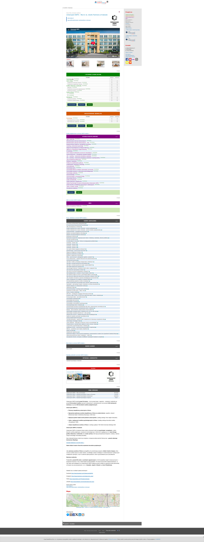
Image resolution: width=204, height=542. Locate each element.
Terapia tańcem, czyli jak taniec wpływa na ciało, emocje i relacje (82, 324)
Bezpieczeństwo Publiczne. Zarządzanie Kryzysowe (81, 144)
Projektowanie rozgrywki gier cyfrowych (77, 84)
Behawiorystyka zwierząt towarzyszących (79, 140)
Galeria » (69, 59)
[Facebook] (73, 515)
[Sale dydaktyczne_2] (116, 64)
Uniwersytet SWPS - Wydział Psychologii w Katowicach (79, 396)
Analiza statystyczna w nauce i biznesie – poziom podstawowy (81, 228)
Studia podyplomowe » (130, 17)
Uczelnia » (128, 23)
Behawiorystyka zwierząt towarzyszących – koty (80, 142)
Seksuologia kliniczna (74, 178)
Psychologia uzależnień (75, 173)
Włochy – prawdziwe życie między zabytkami (77, 328)
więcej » (117, 136)
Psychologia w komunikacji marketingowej (76, 303)
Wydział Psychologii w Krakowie (74, 360)
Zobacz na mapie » (129, 52)
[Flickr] (133, 60)
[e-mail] (70, 515)
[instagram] (136, 60)
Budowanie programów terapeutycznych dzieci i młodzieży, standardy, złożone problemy (87, 237)
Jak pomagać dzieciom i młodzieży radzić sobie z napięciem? (81, 268)
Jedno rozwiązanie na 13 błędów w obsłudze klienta (79, 279)
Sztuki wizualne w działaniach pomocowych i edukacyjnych (83, 184)
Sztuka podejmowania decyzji (73, 317)
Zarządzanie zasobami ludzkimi (76, 100)
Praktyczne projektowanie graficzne (78, 162)
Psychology (73, 79)
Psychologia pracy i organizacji (75, 121)
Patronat (103, 530)
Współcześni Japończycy (72, 332)
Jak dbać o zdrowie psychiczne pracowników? (77, 263)
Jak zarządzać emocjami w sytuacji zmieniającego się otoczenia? (82, 277)
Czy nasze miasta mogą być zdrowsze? (76, 249)
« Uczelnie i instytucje (67, 7)
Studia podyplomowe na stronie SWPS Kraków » (77, 133)
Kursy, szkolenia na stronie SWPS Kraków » (76, 217)
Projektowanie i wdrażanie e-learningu (78, 164)
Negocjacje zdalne (71, 287)
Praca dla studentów (111, 530)
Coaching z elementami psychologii (77, 146)
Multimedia (72, 87)
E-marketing (72, 151)
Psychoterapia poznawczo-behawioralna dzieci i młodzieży (80, 308)
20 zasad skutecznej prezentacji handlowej (77, 225)
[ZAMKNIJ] (157, 539)
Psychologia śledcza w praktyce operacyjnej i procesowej (83, 169)
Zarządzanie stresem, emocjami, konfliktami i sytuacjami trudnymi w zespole (84, 336)
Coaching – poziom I (71, 242)
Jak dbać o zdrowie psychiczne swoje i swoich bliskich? (79, 265)
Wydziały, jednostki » (129, 22)
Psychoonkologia (73, 174)
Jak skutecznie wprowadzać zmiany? (75, 269)
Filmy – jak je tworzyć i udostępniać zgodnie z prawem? (80, 257)
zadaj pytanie (81, 104)
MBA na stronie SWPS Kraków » (74, 200)
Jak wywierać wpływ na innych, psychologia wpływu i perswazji (81, 274)
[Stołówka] (100, 64)
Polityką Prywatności (113, 539)
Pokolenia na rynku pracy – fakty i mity (76, 290)
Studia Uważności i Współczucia (77, 181)
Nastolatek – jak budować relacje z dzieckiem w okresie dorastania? (82, 284)
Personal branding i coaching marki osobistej (77, 289)
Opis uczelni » (128, 26)
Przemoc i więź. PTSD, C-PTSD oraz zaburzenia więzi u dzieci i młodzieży (84, 295)
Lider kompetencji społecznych (76, 159)
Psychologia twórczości (72, 300)
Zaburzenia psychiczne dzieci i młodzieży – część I (78, 335)
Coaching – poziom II (71, 244)
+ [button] (67, 495)
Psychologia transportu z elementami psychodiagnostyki (82, 171)
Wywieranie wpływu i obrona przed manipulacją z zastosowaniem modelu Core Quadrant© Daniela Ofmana (92, 333)
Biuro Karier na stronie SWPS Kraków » (75, 343)
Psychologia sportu (74, 167)
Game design (72, 81)
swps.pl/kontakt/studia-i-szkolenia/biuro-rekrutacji (79, 20)
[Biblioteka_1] (70, 64)
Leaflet (110, 506)
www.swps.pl (70, 18)
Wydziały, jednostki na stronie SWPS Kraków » (77, 355)
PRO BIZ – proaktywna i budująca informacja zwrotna (79, 293)
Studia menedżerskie (74, 179)
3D (70, 95)
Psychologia (72, 118)
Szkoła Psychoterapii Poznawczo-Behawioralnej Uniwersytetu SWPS (85, 183)
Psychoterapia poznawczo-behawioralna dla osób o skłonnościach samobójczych (85, 306)
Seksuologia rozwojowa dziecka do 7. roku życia (78, 312)
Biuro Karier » (128, 21)
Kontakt (100, 530)
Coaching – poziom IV (72, 247)
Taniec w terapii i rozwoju (75, 186)
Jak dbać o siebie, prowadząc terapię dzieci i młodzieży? (80, 261)
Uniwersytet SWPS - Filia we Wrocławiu (76, 392)
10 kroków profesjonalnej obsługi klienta (76, 223)
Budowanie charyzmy (72, 236)
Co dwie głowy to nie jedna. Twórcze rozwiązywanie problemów (81, 241)
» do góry (118, 131)
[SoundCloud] (130, 63)
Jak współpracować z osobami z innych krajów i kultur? (79, 273)
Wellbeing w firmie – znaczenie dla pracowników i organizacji (81, 327)
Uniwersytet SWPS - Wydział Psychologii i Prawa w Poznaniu (81, 394)
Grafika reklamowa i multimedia (77, 85)
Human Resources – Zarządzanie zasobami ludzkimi (82, 154)
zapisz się (90, 104)
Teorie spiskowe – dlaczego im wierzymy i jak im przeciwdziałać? (82, 322)
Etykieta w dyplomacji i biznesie (74, 255)
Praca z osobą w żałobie (72, 292)
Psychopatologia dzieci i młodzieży (75, 304)
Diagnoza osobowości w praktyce (74, 253)
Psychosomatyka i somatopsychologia (78, 176)
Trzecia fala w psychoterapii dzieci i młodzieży (77, 325)
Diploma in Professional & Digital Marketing (79, 149)
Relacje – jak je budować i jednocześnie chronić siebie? (79, 309)
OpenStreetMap (114, 506)
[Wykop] (82, 515)
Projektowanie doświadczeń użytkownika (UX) (78, 89)
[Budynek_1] (85, 64)
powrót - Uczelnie (68, 523)
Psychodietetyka (73, 166)
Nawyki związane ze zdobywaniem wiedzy (76, 285)
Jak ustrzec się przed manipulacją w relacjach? (78, 271)
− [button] (67, 496)
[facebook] (127, 60)
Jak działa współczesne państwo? (74, 266)
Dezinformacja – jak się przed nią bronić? (76, 250)
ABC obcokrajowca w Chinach (74, 226)
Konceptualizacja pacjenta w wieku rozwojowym (78, 281)
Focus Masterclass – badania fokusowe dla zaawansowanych (81, 258)
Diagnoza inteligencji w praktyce (74, 252)
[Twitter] (76, 515)
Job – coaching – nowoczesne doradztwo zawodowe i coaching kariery (86, 157)
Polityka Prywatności (102, 532)
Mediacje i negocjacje (74, 161)
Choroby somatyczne (71, 239)
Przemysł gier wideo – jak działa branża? (76, 296)
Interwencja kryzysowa (72, 260)
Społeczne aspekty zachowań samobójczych (77, 316)
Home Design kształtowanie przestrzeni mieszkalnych (82, 152)
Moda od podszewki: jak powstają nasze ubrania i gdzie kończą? (82, 282)
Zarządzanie (72, 97)
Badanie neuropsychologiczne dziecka (75, 234)
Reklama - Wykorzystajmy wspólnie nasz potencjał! (90, 530)
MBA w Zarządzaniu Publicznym (77, 205)
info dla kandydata (71, 104)
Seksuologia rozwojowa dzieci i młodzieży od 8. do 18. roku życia (82, 311)
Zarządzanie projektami (74, 98)
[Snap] (127, 63)
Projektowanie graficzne (74, 90)
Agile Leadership (73, 139)
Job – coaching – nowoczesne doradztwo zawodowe (82, 156)
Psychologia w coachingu (72, 301)
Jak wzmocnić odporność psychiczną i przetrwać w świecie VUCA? (82, 276)
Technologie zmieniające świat (74, 320)
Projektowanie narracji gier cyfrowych (77, 82)
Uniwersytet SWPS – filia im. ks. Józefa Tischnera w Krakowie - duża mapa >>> (93, 507)
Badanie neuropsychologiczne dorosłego (76, 233)
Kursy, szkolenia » (129, 19)
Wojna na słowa (70, 330)
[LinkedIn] (79, 515)
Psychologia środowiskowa (73, 298)
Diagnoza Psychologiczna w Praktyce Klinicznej (80, 147)
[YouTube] (130, 60)
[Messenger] (68, 515)
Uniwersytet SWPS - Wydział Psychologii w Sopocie (79, 397)
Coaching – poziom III (72, 245)
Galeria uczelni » (129, 28)
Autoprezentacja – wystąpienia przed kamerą (77, 231)
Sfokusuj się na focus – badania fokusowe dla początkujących (81, 314)
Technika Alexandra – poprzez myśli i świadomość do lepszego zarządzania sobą (86, 319)
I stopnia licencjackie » (130, 14)
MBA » (127, 18)
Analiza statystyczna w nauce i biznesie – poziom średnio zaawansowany (84, 229)
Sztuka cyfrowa (73, 92)
